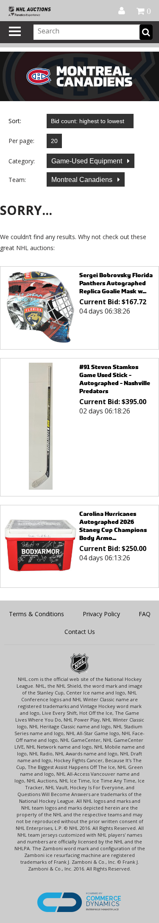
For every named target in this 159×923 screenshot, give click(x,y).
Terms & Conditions (36, 614)
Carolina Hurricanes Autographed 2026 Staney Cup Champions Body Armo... (113, 526)
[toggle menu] (14, 31)
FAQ (145, 614)
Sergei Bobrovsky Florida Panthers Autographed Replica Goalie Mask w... (116, 283)
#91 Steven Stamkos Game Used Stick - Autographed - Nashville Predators (114, 379)
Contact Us (79, 632)
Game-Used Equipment (87, 161)
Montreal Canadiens (82, 179)
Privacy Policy (101, 614)
